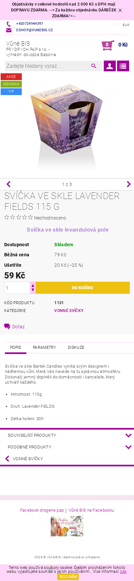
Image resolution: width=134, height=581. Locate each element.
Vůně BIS (31, 48)
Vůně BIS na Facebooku (91, 510)
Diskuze (76, 347)
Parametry (44, 347)
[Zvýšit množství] (33, 285)
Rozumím (68, 576)
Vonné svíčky (68, 310)
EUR (126, 25)
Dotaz (18, 326)
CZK (117, 25)
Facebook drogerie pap (42, 510)
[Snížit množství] (33, 291)
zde (123, 571)
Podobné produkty (29, 447)
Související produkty (32, 435)
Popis (15, 347)
